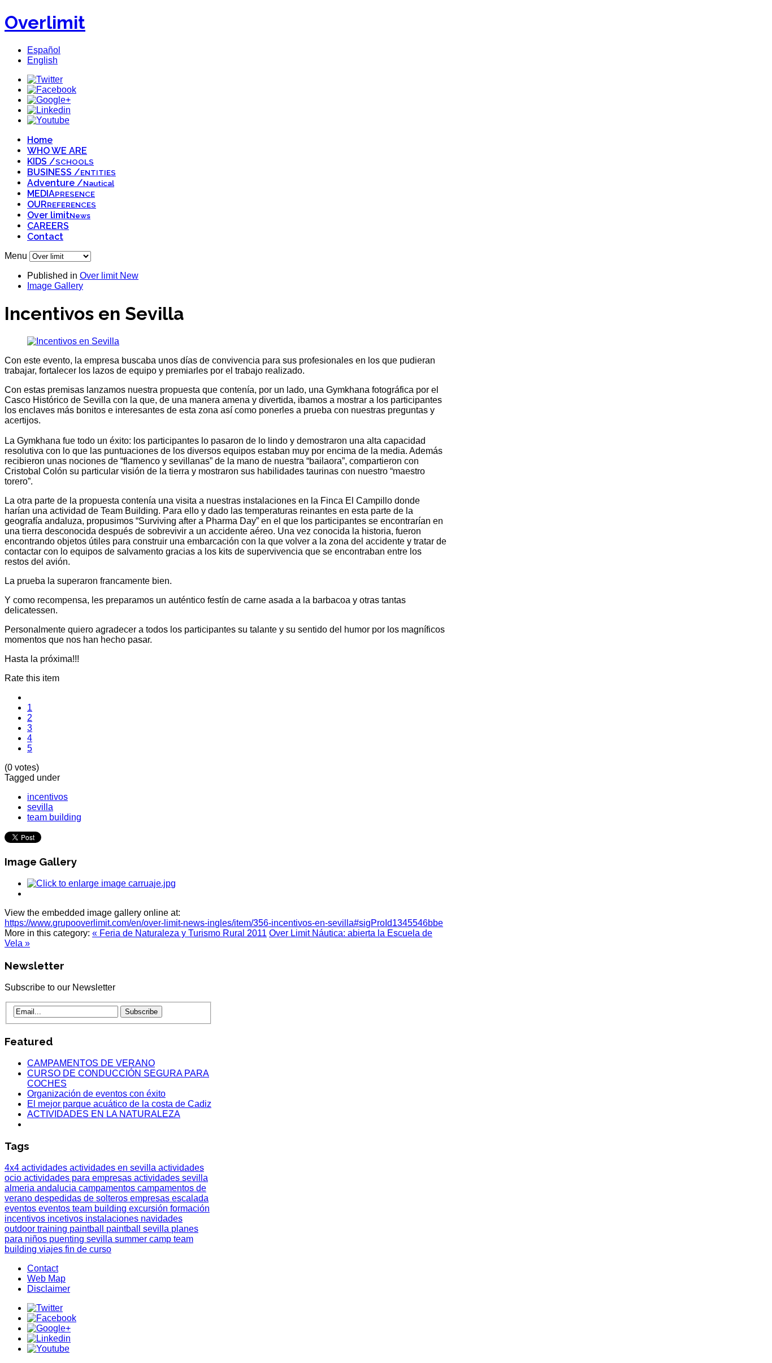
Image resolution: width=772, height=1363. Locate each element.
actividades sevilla (171, 1178)
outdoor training (37, 1229)
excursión (149, 1208)
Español (43, 50)
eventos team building (83, 1208)
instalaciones (113, 1218)
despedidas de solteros (82, 1198)
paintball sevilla (138, 1229)
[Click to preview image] (73, 341)
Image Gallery (55, 286)
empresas (151, 1198)
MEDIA (61, 193)
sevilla (40, 807)
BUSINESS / (71, 172)
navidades (162, 1218)
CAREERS (48, 225)
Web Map (46, 1278)
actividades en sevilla (114, 1167)
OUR (61, 204)
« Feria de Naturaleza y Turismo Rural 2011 (179, 933)
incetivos (66, 1218)
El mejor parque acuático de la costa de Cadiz (119, 1104)
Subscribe (141, 1011)
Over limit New (109, 275)
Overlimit (45, 22)
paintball (88, 1229)
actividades (45, 1167)
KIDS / (60, 161)
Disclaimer (48, 1288)
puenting (67, 1239)
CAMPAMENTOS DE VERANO (91, 1063)
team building (54, 817)
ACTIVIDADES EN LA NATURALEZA (103, 1114)
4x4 (13, 1167)
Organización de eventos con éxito (96, 1093)
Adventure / (70, 183)
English (42, 60)
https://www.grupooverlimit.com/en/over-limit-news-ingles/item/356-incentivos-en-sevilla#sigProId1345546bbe (224, 923)
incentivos (47, 797)
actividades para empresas (79, 1178)
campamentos (108, 1188)
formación (190, 1208)
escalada (190, 1198)
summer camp (144, 1239)
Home (40, 140)
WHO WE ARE (57, 150)
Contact (45, 236)
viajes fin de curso (75, 1249)
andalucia (58, 1188)
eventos (21, 1208)
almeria (21, 1188)
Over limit (58, 215)
